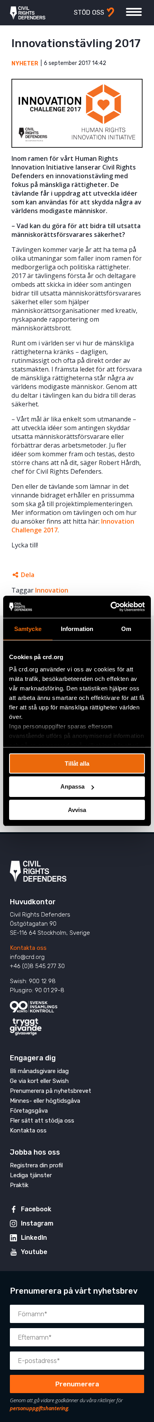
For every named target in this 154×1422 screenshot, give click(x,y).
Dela (27, 574)
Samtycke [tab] (27, 628)
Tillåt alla (77, 763)
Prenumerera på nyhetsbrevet (50, 1090)
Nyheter (24, 63)
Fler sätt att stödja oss (42, 1120)
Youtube (34, 1252)
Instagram (37, 1223)
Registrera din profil (36, 1165)
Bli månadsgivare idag (39, 1071)
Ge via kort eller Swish (39, 1081)
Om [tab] (126, 628)
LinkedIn (34, 1237)
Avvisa (77, 809)
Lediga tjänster (31, 1175)
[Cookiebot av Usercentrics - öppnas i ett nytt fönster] (111, 607)
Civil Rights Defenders (27, 13)
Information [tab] (77, 628)
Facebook (36, 1209)
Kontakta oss (28, 947)
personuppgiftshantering (39, 1408)
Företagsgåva (29, 1110)
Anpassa (72, 786)
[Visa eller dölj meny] (134, 12)
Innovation (51, 590)
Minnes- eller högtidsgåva (45, 1100)
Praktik (19, 1185)
